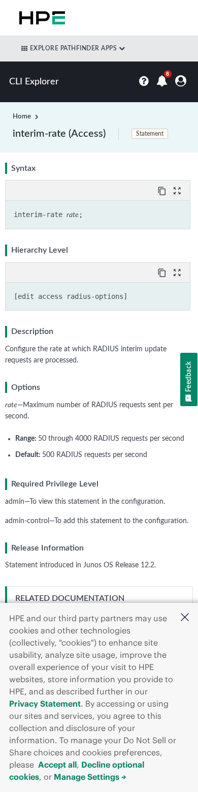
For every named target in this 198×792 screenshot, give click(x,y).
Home (22, 116)
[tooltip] (163, 190)
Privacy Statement (45, 703)
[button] (185, 618)
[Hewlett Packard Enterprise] (40, 18)
